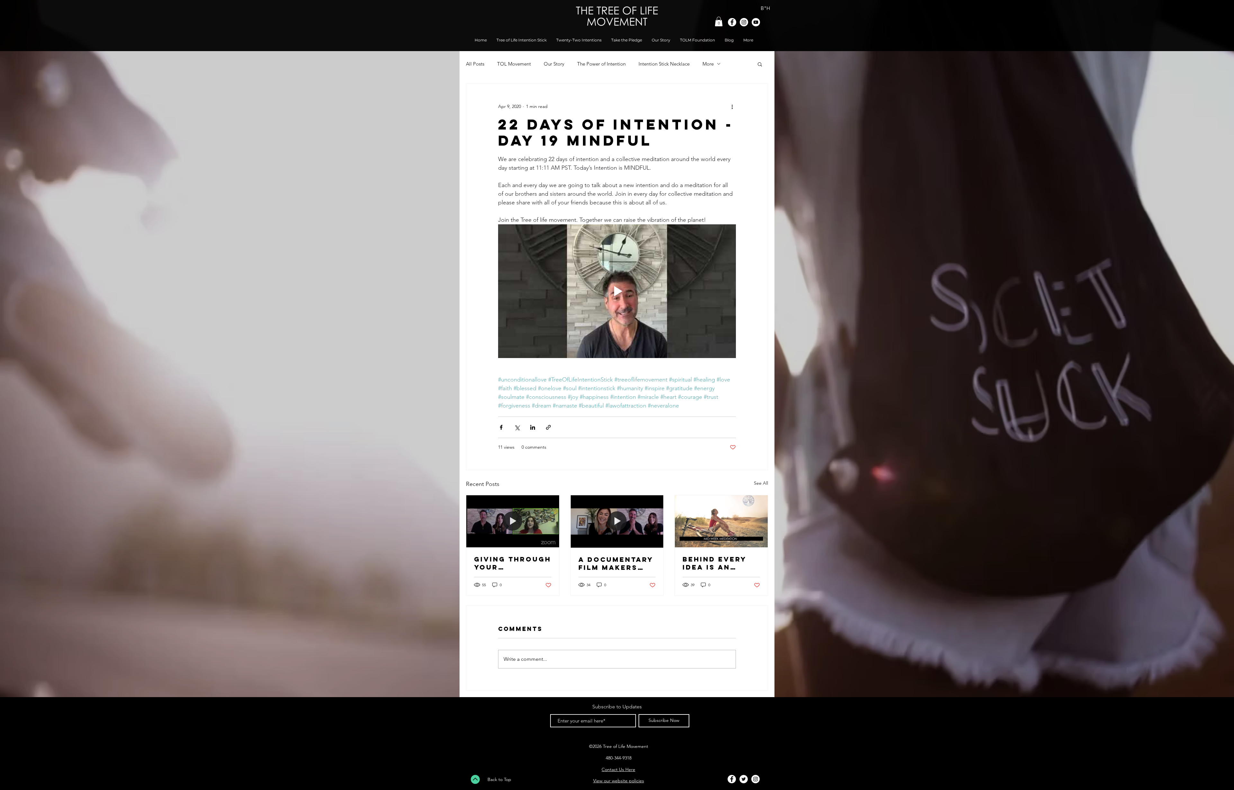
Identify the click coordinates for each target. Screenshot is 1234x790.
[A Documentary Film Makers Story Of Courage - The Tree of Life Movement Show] (617, 521)
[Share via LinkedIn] (533, 427)
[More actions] (732, 107)
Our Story (554, 64)
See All (761, 483)
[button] (719, 21)
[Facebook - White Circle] (732, 22)
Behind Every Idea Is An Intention (715, 563)
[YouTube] (756, 22)
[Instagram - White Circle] (744, 22)
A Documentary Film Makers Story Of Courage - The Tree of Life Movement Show (615, 563)
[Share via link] (548, 427)
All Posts (475, 64)
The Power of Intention (601, 64)
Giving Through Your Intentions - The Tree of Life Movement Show (512, 563)
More (708, 64)
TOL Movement (514, 64)
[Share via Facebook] (501, 427)
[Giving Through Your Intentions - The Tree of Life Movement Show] (512, 521)
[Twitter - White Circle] (743, 779)
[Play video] (617, 291)
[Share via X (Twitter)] (517, 427)
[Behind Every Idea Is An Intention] (721, 521)
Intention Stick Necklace (664, 64)
